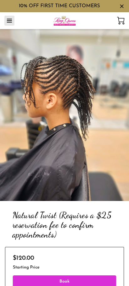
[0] (121, 20)
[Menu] (9, 21)
